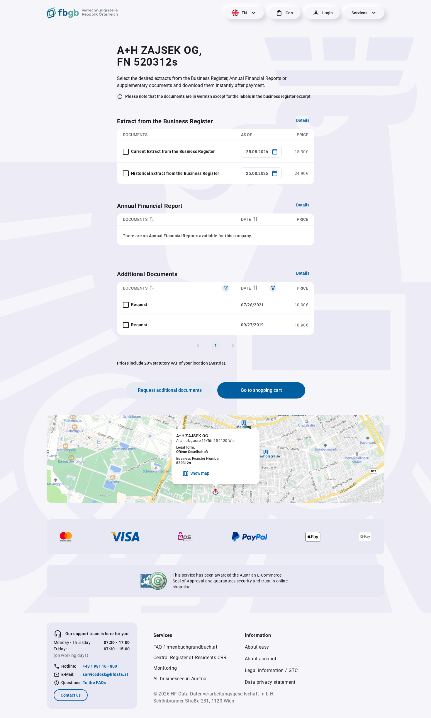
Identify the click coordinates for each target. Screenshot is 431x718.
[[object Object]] (225, 288)
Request (139, 304)
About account (260, 658)
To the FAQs (94, 682)
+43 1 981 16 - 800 (100, 666)
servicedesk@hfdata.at (105, 674)
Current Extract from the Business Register (173, 151)
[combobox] (261, 152)
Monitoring (165, 668)
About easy (257, 647)
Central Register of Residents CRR (190, 657)
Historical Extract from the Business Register (175, 173)
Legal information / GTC (271, 670)
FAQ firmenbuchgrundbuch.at (185, 647)
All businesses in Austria (180, 678)
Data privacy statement (270, 682)
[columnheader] (176, 219)
